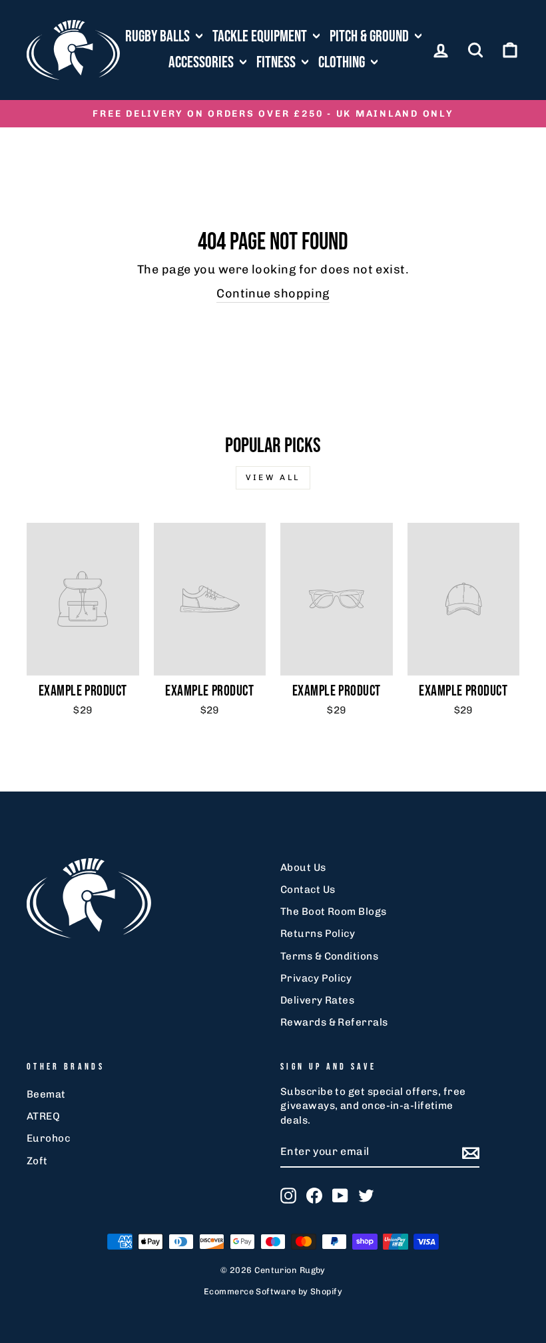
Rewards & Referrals (334, 1022)
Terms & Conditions (329, 956)
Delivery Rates (317, 1000)
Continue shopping (273, 293)
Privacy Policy (316, 978)
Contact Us (308, 890)
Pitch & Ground (370, 36)
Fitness (277, 62)
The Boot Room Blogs (333, 912)
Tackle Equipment (261, 36)
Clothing (343, 62)
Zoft (37, 1161)
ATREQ (43, 1116)
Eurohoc (48, 1138)
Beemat (46, 1094)
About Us (303, 868)
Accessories (202, 62)
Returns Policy (317, 934)
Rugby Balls (158, 36)
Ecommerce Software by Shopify (273, 1291)
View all (273, 477)
